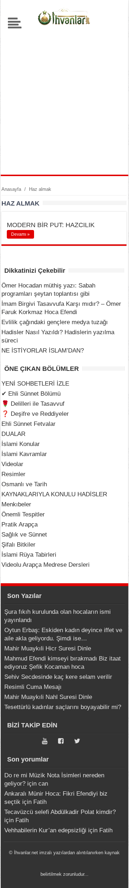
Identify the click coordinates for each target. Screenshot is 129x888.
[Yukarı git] (115, 875)
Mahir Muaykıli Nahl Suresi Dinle (48, 697)
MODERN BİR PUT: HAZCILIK (51, 225)
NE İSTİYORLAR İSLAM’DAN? (42, 350)
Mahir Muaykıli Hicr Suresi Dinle (47, 648)
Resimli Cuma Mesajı (33, 687)
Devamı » (20, 234)
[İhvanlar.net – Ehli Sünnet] (64, 26)
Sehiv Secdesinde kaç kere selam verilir (58, 676)
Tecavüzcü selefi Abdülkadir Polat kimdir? (60, 812)
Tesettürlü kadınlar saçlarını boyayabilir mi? (62, 707)
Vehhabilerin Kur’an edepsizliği (45, 830)
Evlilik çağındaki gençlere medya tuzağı (54, 322)
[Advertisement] (64, 99)
